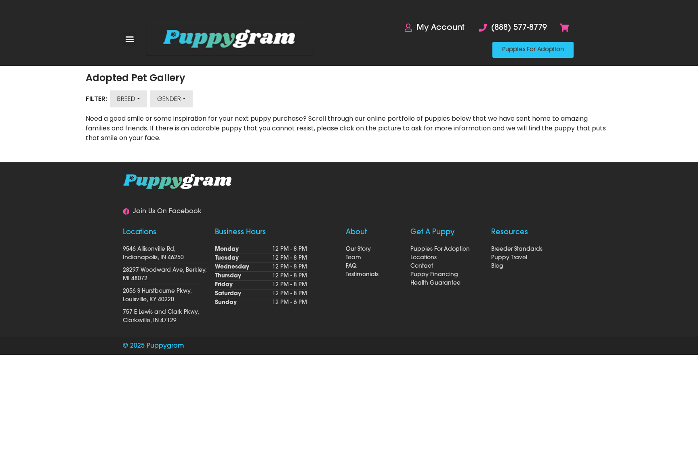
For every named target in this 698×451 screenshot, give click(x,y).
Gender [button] (169, 98)
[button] (129, 39)
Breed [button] (126, 98)
